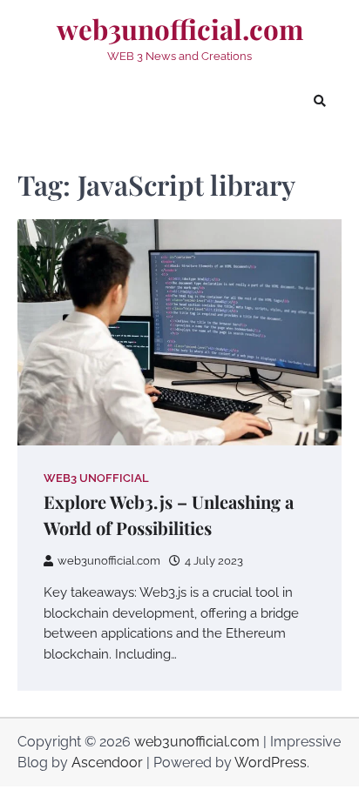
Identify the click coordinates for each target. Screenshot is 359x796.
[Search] (320, 101)
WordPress (270, 762)
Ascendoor (107, 762)
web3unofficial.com (180, 29)
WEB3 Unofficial (96, 478)
